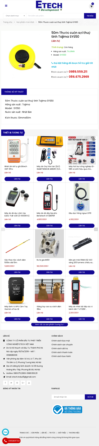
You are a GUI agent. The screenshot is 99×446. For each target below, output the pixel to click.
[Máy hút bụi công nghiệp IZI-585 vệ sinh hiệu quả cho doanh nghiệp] (81, 150)
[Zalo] (5, 432)
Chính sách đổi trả (59, 348)
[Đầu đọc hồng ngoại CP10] (81, 197)
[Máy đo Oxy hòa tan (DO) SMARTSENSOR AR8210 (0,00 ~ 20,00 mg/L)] (49, 150)
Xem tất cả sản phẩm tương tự (49, 324)
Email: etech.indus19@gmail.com (21, 377)
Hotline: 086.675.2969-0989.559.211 (21, 373)
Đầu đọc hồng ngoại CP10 (80, 213)
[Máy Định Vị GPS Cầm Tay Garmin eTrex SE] (17, 290)
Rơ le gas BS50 (43, 260)
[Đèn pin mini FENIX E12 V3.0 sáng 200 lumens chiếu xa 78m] (81, 243)
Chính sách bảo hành (61, 356)
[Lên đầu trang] (94, 437)
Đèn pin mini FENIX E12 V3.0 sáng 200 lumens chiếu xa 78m (80, 261)
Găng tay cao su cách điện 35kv (49, 307)
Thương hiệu (74, 433)
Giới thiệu (62, 433)
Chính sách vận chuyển (62, 344)
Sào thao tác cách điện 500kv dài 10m (15, 261)
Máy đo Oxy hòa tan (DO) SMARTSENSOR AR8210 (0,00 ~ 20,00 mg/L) (49, 167)
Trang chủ (24, 433)
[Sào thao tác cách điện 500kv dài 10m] (17, 243)
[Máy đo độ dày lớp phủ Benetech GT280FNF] (49, 197)
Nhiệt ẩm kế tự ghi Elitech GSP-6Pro (16, 167)
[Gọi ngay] (5, 441)
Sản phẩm (35, 433)
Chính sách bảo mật (60, 340)
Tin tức (52, 433)
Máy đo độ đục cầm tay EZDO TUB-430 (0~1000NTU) (17, 214)
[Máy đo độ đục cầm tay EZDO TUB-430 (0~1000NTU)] (17, 197)
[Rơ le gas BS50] (49, 243)
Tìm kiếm (90, 16)
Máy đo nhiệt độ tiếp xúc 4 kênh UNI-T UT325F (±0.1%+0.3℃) (81, 307)
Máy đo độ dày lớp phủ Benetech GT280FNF (47, 214)
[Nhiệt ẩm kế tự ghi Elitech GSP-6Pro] (17, 150)
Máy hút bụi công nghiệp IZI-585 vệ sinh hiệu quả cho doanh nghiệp (81, 167)
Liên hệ (44, 433)
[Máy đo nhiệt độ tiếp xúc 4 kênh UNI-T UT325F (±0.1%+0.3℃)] (81, 290)
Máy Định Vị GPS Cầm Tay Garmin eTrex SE (16, 307)
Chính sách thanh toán (61, 352)
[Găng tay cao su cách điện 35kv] (49, 290)
